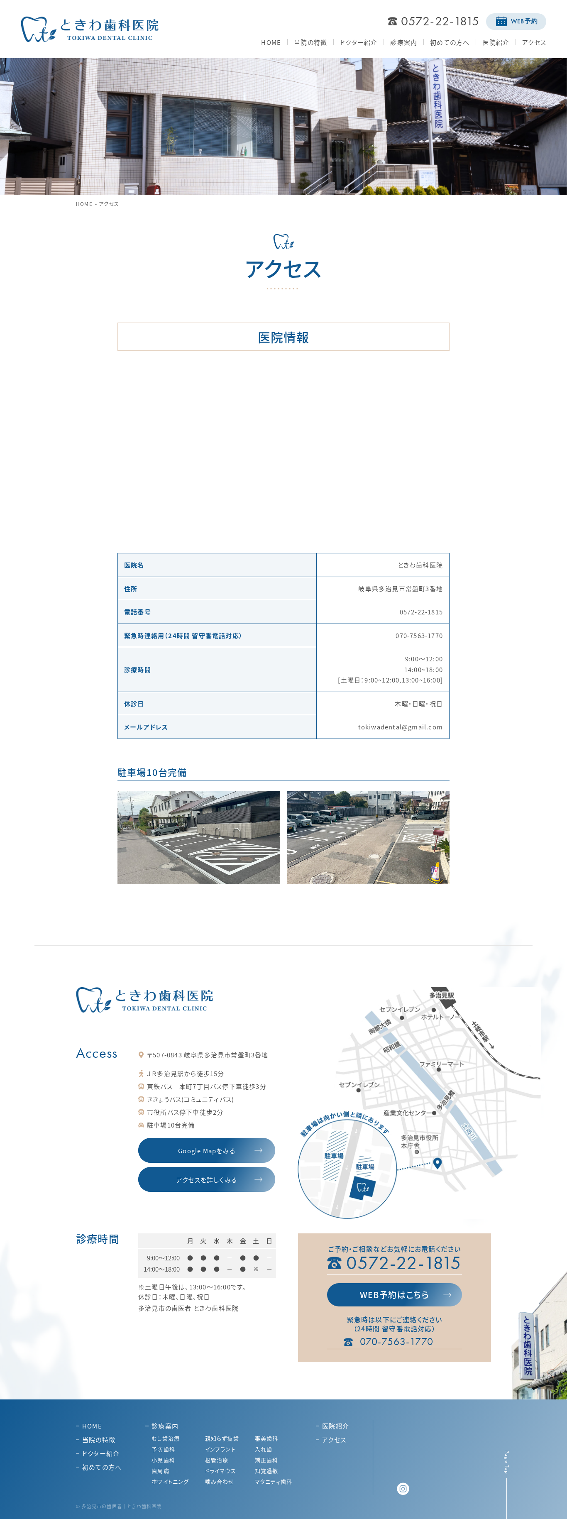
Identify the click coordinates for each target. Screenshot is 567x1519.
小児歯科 (163, 1460)
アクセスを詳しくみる (206, 1179)
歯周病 (160, 1471)
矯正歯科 (267, 1460)
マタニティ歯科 (273, 1481)
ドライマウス (220, 1471)
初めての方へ (449, 42)
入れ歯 (264, 1449)
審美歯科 (267, 1438)
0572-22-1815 (440, 21)
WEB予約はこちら (395, 1295)
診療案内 (403, 42)
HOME (271, 42)
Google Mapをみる (206, 1150)
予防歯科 (163, 1449)
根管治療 (217, 1460)
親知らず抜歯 (222, 1438)
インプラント (220, 1449)
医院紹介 (495, 42)
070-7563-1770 (397, 1341)
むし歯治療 (166, 1438)
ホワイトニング (170, 1481)
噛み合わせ (220, 1481)
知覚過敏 (267, 1471)
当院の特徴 (310, 42)
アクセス (534, 42)
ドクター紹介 (358, 42)
